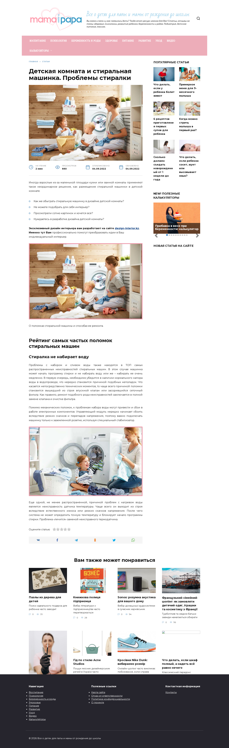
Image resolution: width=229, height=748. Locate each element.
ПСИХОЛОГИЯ (58, 41)
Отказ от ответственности (106, 695)
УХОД (159, 41)
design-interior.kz (127, 228)
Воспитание (36, 692)
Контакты (171, 692)
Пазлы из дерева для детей (45, 599)
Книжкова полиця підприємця (86, 599)
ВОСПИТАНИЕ (38, 41)
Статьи (37, 154)
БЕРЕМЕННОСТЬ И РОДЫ (86, 41)
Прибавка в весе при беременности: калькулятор (176, 227)
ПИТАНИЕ (128, 41)
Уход (32, 712)
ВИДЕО (171, 41)
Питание (34, 705)
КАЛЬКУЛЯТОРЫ (39, 51)
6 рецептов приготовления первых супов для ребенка (163, 126)
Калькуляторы (37, 719)
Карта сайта (98, 692)
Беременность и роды (42, 699)
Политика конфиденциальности (110, 699)
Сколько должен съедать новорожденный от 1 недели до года (163, 168)
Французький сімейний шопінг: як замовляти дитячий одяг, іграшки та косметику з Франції (180, 603)
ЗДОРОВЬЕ (111, 41)
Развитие (34, 709)
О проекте (97, 702)
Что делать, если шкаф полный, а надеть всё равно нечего (180, 663)
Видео (33, 716)
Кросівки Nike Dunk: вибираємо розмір (133, 662)
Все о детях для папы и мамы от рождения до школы (138, 14)
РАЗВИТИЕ (144, 41)
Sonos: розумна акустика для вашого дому (137, 599)
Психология (36, 695)
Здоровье (35, 702)
